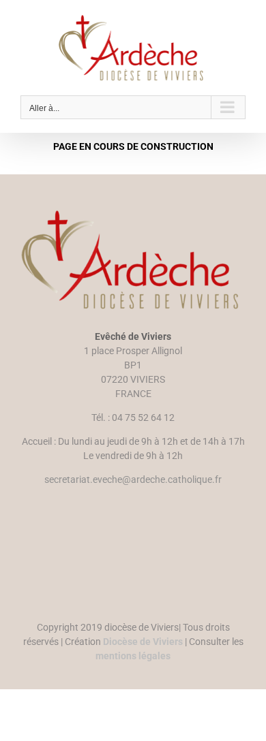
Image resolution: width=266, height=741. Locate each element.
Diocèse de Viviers (143, 641)
